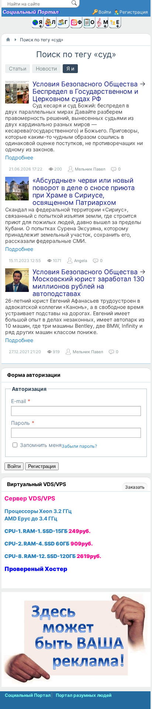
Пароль (20, 423)
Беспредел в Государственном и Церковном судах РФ (85, 95)
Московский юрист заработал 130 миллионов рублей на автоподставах (88, 286)
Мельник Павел (90, 169)
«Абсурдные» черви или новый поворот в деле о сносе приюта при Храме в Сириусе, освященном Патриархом (83, 191)
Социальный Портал (31, 12)
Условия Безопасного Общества (85, 84)
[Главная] (8, 39)
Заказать (135, 487)
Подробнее (19, 157)
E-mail (18, 401)
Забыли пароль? (79, 446)
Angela (80, 260)
